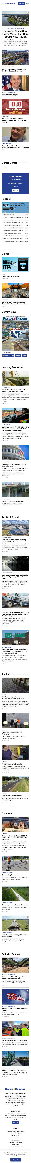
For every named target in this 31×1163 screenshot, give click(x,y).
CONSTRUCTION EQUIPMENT (16, 1142)
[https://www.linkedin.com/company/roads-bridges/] (16, 1135)
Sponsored (5, 299)
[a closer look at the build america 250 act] (15, 997)
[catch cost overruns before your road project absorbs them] (15, 378)
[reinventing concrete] (15, 863)
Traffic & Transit (7, 537)
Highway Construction (8, 67)
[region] (15, 1156)
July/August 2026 (7, 352)
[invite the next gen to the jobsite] (15, 1028)
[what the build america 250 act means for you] (15, 452)
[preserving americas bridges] (15, 489)
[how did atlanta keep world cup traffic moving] (15, 528)
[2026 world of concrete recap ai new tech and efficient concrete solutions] (15, 824)
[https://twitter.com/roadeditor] (18, 1135)
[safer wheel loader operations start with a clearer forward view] (15, 290)
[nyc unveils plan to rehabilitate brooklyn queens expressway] (15, 57)
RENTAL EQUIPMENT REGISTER (15, 1146)
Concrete (4, 833)
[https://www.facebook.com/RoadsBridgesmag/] (12, 1135)
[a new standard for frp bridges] (15, 1058)
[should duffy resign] (15, 83)
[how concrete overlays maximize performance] (15, 923)
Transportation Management (15, 28)
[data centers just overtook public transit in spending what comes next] (15, 563)
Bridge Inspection (7, 143)
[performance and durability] (15, 752)
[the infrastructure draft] (15, 264)
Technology (5, 610)
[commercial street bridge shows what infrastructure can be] (15, 965)
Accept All (15, 1159)
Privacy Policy (16, 1155)
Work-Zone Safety (7, 647)
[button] (3, 4)
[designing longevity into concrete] (15, 893)
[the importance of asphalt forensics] (15, 720)
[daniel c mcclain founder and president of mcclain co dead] (15, 134)
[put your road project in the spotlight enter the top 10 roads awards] (15, 106)
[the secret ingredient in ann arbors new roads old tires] (15, 685)
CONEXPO (4, 730)
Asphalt (4, 694)
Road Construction (7, 872)
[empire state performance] (15, 784)
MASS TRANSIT (15, 1144)
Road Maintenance (7, 932)
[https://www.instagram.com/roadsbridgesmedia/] (14, 1135)
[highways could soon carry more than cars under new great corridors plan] (15, 18)
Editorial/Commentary (8, 92)
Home (3, 274)
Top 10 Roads (5, 116)
